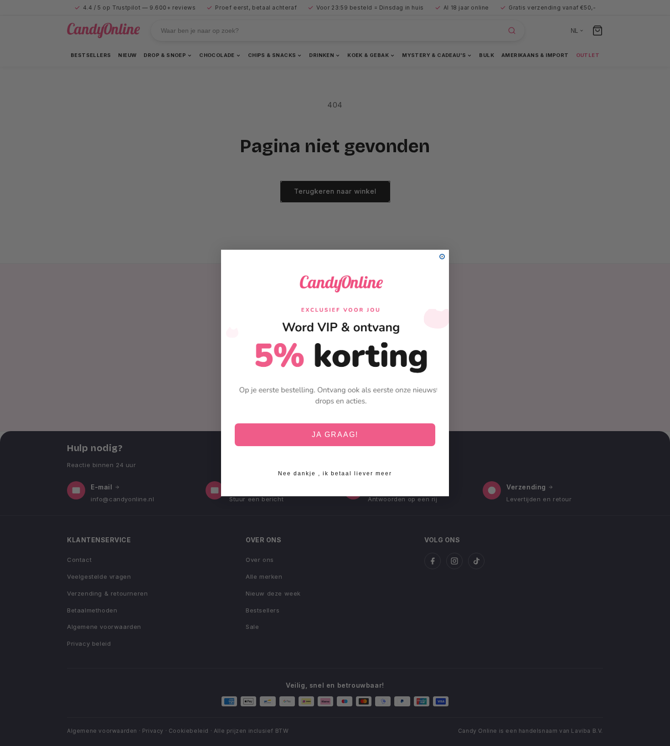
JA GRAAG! (335, 434)
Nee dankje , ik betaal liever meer (335, 473)
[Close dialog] (442, 256)
